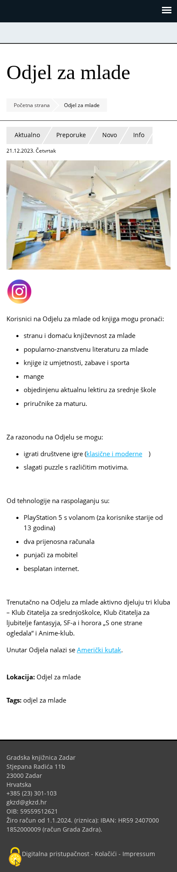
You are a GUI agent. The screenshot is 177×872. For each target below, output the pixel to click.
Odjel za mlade (59, 676)
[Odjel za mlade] (88, 267)
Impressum (138, 854)
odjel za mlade (44, 700)
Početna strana (32, 105)
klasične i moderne (117, 453)
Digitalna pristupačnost (55, 854)
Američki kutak (99, 649)
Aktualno (27, 135)
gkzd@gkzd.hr (29, 802)
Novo (109, 135)
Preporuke (71, 135)
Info (138, 135)
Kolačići (106, 854)
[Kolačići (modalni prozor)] (15, 857)
